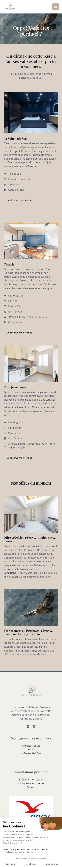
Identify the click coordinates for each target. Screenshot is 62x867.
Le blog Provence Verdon (31, 783)
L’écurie (31, 749)
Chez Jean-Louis (31, 745)
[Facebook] (34, 726)
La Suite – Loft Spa (31, 753)
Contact (31, 787)
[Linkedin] (27, 726)
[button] (19, 200)
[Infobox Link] (31, 539)
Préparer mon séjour (31, 779)
